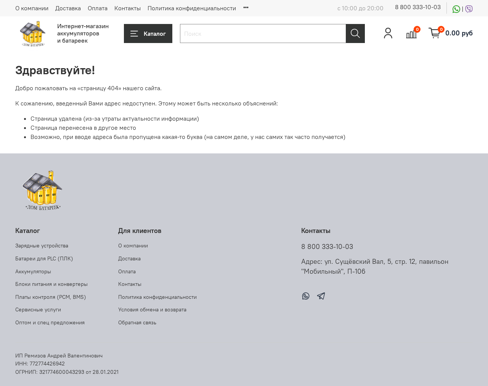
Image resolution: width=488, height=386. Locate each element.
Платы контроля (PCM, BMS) (50, 296)
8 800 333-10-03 (418, 7)
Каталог (155, 33)
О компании (31, 8)
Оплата (98, 8)
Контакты (127, 8)
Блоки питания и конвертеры (51, 284)
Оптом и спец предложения (50, 322)
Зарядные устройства (41, 245)
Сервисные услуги (38, 309)
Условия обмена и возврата (152, 309)
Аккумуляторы (33, 271)
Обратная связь (137, 322)
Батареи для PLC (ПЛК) (44, 258)
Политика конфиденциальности (192, 8)
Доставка (68, 8)
